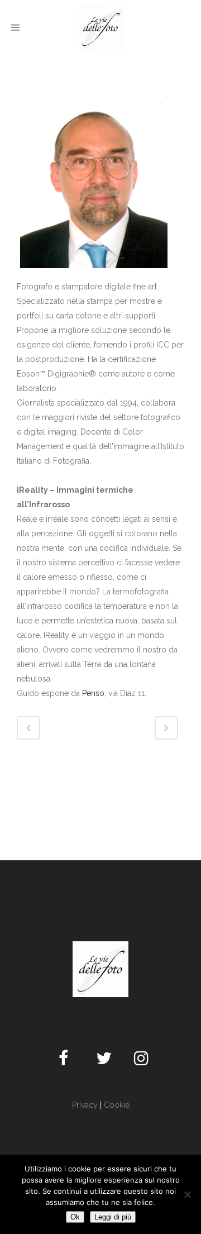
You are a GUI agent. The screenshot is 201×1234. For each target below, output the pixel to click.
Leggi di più (112, 1217)
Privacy (85, 1104)
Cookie (117, 1104)
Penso (93, 693)
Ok (75, 1217)
